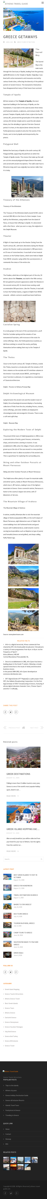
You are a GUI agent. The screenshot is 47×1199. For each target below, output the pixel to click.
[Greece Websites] (28, 1160)
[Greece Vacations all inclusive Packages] (13, 1167)
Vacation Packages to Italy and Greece (26, 943)
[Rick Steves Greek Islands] (35, 1160)
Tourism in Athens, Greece (24, 923)
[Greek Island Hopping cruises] (28, 1167)
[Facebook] (5, 712)
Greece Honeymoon (11, 1022)
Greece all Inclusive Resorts (14, 1100)
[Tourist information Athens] (20, 1167)
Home (7, 1129)
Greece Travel (9, 1046)
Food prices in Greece (12, 1110)
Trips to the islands (11, 1085)
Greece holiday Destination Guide (16, 1095)
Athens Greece (10, 1013)
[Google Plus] (16, 712)
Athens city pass (11, 1090)
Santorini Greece (10, 1017)
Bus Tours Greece (21, 914)
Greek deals (18, 953)
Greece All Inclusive (11, 1041)
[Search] (41, 859)
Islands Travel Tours (12, 1105)
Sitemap (8, 1139)
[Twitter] (11, 712)
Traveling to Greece (12, 1115)
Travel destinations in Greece (26, 895)
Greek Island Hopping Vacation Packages (23, 829)
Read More (11, 796)
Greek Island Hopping (12, 989)
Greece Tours (9, 1008)
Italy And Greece (10, 1031)
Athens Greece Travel (12, 999)
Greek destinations (18, 773)
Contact (8, 1134)
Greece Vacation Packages (14, 1027)
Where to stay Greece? (22, 904)
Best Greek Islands (11, 1003)
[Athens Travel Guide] (15, 4)
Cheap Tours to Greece (23, 933)
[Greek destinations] (23, 757)
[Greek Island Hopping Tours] (6, 1167)
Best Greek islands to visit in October (25, 876)
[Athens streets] (20, 1160)
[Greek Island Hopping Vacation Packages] (23, 812)
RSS (6, 1144)
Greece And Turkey (11, 1036)
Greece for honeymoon (23, 886)
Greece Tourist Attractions (26, 42)
